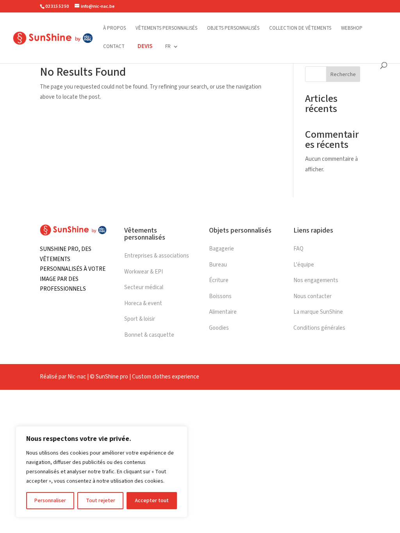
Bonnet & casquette (149, 335)
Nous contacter (312, 296)
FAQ (298, 249)
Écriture (219, 280)
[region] (102, 471)
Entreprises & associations (156, 256)
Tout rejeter (100, 501)
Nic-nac (77, 377)
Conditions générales (319, 328)
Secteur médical (143, 287)
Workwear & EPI (143, 272)
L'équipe (303, 265)
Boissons (220, 296)
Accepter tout (152, 501)
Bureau (218, 265)
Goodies (219, 328)
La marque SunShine (318, 312)
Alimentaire (223, 312)
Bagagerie (221, 249)
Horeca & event (143, 303)
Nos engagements (315, 280)
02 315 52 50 (57, 6)
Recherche (343, 74)
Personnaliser (50, 501)
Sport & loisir (139, 319)
